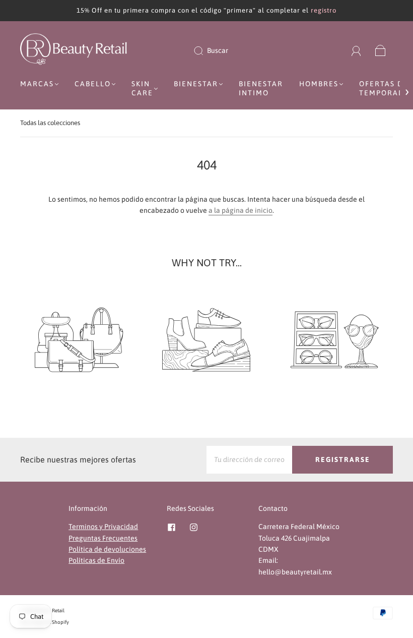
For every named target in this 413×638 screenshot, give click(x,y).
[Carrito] (380, 50)
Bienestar (196, 84)
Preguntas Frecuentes (102, 538)
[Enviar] (205, 50)
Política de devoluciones (107, 549)
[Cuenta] (356, 50)
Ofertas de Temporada (384, 88)
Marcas (37, 84)
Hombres (318, 84)
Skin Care (142, 88)
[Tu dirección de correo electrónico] (249, 459)
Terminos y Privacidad (103, 527)
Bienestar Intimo (261, 88)
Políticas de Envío (96, 560)
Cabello (93, 84)
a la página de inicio (240, 210)
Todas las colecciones (50, 123)
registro (323, 10)
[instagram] (194, 527)
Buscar (217, 50)
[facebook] (172, 527)
